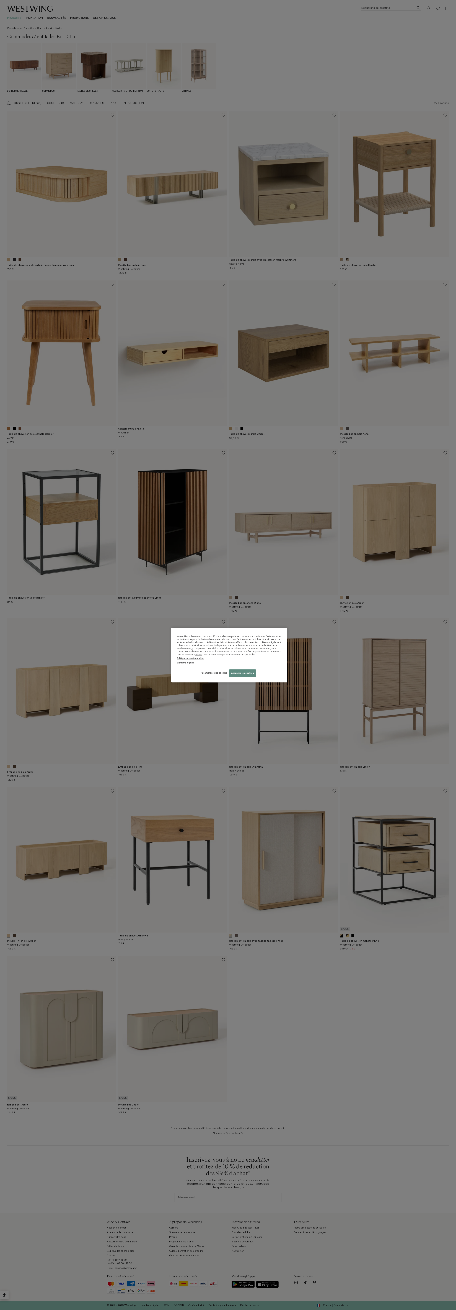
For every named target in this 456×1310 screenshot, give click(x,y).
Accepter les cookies (242, 673)
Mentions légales (185, 662)
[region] (229, 655)
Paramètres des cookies (214, 672)
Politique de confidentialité (190, 658)
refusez (198, 654)
